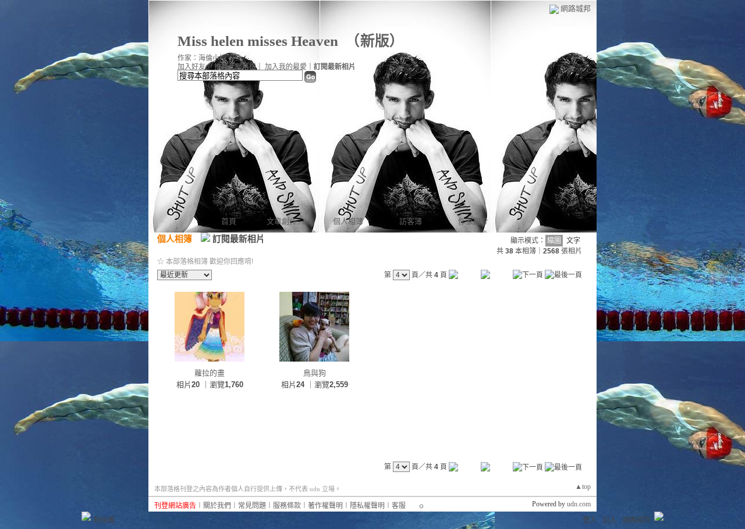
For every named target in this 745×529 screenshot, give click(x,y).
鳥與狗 (314, 373)
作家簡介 (473, 221)
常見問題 (252, 506)
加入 (609, 520)
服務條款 (287, 506)
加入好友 (191, 67)
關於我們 (217, 506)
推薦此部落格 (235, 67)
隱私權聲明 (367, 506)
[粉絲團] (86, 516)
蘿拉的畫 (209, 373)
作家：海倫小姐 (202, 58)
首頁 (228, 221)
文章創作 (282, 221)
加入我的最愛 (286, 67)
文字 (573, 241)
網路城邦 (575, 8)
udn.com (579, 504)
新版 (374, 41)
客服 (399, 506)
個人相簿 (348, 221)
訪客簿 (410, 221)
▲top (583, 486)
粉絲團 (104, 520)
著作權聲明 (325, 506)
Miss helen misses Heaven (258, 41)
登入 (590, 520)
